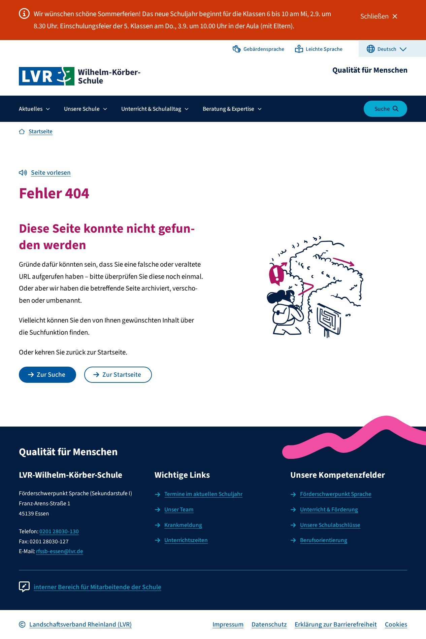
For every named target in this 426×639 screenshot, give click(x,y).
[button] (258, 49)
